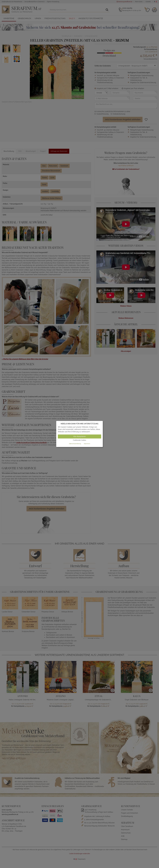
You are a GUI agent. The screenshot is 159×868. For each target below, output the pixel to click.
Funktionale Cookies (79, 440)
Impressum (87, 443)
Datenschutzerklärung (75, 443)
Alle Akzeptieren (79, 436)
